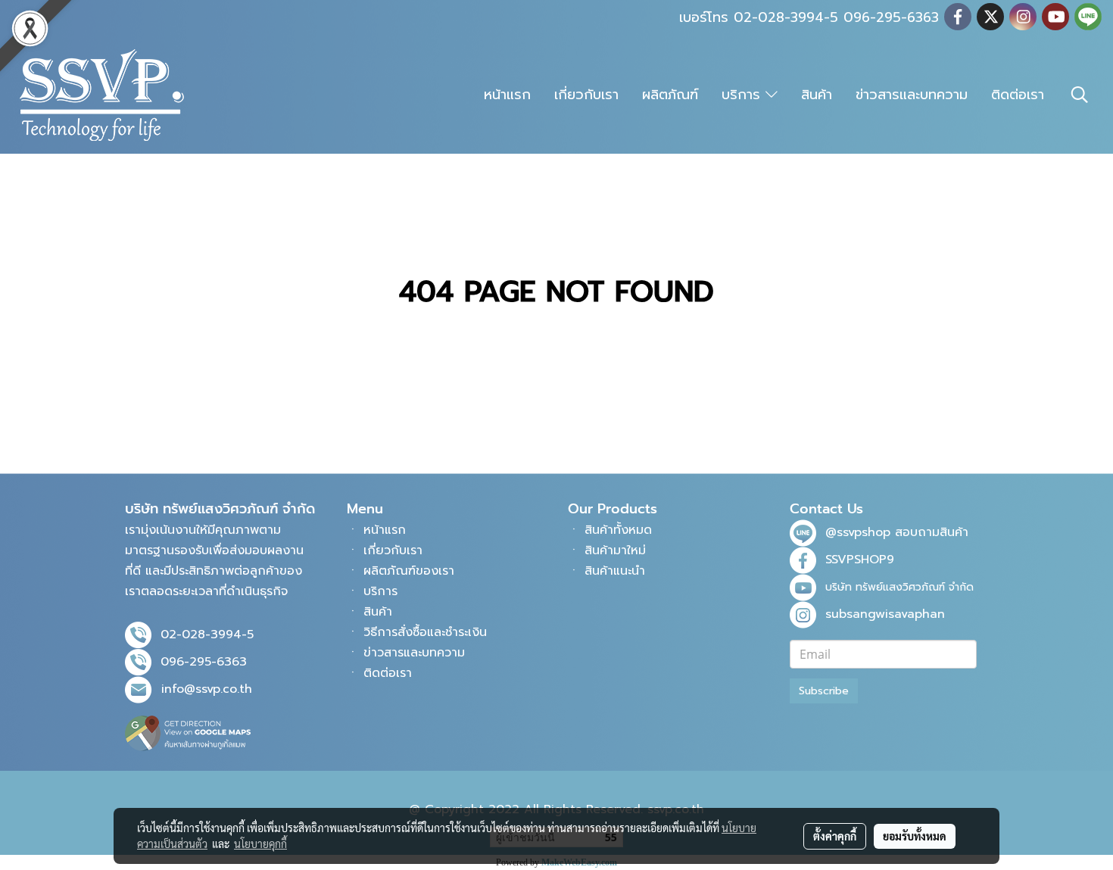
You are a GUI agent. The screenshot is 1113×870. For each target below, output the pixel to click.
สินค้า (816, 94)
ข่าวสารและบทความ (912, 94)
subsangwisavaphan (885, 614)
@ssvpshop (857, 532)
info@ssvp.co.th (206, 689)
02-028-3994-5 (207, 634)
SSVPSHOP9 (859, 559)
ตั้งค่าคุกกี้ (834, 836)
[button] (1079, 94)
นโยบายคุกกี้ (260, 843)
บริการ (743, 94)
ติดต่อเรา (1017, 94)
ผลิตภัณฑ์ (670, 94)
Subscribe (824, 691)
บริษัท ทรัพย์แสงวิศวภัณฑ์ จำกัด (899, 587)
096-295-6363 (204, 662)
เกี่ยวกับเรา (586, 94)
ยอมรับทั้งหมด (914, 836)
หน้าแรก (507, 94)
